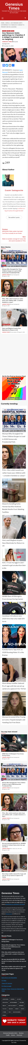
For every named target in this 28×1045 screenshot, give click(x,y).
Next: (14, 239)
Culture (4, 30)
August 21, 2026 (22, 332)
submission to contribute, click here (15, 904)
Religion (4, 324)
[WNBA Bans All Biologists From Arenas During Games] (14, 743)
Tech (9, 1012)
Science (17, 1008)
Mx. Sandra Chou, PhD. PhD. (16, 848)
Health (4, 1005)
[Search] (25, 18)
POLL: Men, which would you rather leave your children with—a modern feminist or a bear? (12, 300)
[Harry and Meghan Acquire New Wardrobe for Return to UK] (14, 317)
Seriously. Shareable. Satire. (10, 1033)
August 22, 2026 (6, 850)
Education (5, 1002)
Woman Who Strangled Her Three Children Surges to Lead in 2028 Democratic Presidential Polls (12, 271)
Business (13, 999)
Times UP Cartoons (7, 983)
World (12, 30)
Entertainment (13, 1002)
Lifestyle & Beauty (12, 1005)
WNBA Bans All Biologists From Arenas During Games (12, 940)
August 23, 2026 (6, 305)
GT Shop (4, 980)
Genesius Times (14, 6)
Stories (4, 839)
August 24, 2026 (6, 276)
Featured (22, 1002)
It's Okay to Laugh (6, 986)
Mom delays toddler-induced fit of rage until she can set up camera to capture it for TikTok (14, 875)
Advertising (5, 999)
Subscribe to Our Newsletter (9, 977)
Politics (8, 30)
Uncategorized (17, 1012)
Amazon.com (9, 913)
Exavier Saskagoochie (14, 190)
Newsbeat (21, 1005)
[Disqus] (14, 354)
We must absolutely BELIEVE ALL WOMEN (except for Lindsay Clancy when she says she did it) (14, 845)
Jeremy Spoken (14, 332)
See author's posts (14, 217)
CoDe (14, 1042)
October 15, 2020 (8, 46)
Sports (4, 749)
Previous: (12, 231)
